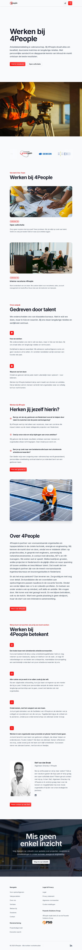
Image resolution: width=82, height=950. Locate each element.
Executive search (15, 932)
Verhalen (13, 904)
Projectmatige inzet (16, 928)
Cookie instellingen (49, 904)
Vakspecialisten (15, 896)
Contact (12, 916)
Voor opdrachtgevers (17, 892)
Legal (44, 892)
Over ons (13, 900)
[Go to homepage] (13, 3)
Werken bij (13, 908)
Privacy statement (48, 896)
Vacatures (13, 912)
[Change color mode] (65, 3)
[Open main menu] (70, 3)
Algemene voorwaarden (51, 900)
